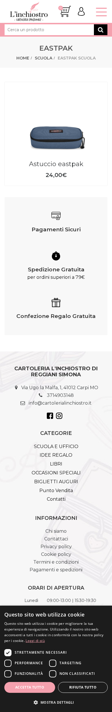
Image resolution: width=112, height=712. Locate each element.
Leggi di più (35, 640)
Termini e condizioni (56, 562)
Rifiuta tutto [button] (82, 687)
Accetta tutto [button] (29, 687)
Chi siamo (56, 531)
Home (22, 58)
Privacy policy (56, 546)
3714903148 (60, 395)
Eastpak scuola (77, 58)
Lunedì (31, 600)
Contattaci (56, 539)
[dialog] (56, 659)
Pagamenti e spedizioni (56, 569)
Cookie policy (56, 554)
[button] (56, 702)
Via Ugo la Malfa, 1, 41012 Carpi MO (59, 387)
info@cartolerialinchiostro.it (60, 403)
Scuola (43, 58)
